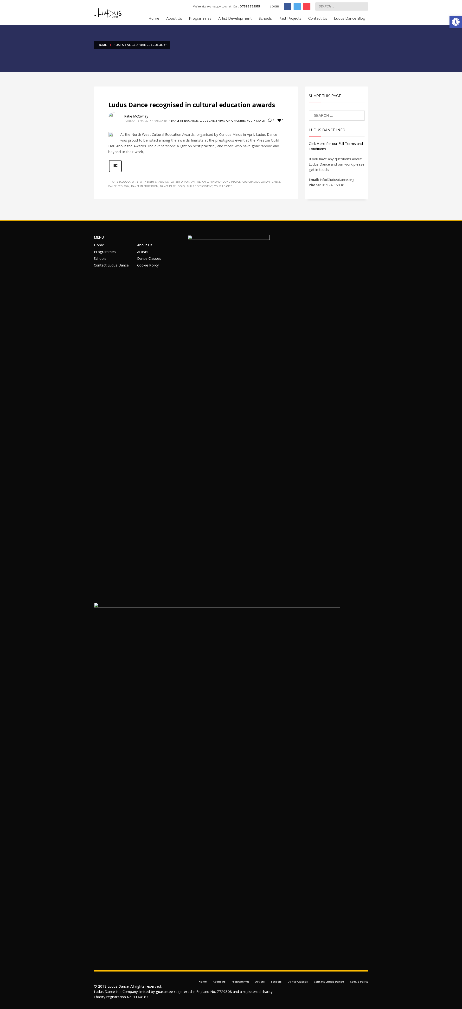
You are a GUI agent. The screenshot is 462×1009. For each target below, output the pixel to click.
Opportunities (236, 120)
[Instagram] (306, 6)
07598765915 (250, 6)
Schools (100, 258)
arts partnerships (144, 181)
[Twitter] (297, 6)
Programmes (105, 251)
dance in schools (172, 186)
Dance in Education (184, 120)
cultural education (256, 181)
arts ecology (121, 181)
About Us (145, 244)
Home (99, 244)
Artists (142, 251)
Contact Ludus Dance (111, 265)
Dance (276, 181)
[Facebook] (287, 6)
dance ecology (118, 186)
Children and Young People (221, 181)
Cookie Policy (148, 265)
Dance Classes (149, 258)
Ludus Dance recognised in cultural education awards (191, 104)
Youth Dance (256, 120)
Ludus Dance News (212, 120)
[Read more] (115, 171)
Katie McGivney (136, 116)
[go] (363, 6)
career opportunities (185, 181)
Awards (164, 181)
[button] (455, 22)
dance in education (144, 186)
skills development (199, 186)
